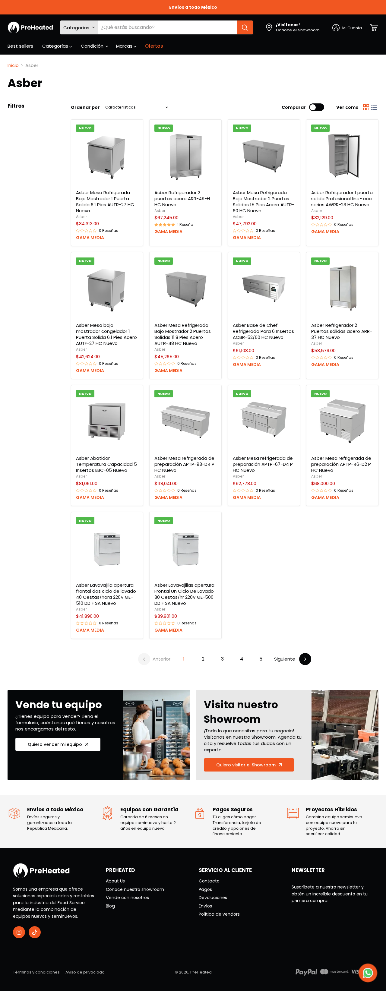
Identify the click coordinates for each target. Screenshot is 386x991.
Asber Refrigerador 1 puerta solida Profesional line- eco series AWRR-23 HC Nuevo (342, 198)
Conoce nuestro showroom (135, 889)
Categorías (55, 46)
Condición (93, 46)
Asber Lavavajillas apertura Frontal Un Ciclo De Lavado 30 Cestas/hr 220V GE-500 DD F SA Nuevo (184, 594)
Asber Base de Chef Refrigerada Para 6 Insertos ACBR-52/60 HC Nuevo (263, 331)
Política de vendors (219, 914)
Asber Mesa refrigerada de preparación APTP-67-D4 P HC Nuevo (263, 464)
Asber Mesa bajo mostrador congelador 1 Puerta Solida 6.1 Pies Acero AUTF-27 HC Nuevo (106, 334)
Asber (81, 216)
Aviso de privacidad (85, 972)
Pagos (205, 889)
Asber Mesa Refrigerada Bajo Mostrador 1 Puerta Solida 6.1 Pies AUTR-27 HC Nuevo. (105, 201)
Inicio (13, 65)
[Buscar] (245, 27)
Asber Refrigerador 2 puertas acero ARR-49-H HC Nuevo (182, 198)
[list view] (374, 107)
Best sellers (20, 46)
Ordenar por (85, 107)
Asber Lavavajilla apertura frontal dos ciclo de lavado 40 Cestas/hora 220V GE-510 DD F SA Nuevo (106, 594)
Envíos (205, 906)
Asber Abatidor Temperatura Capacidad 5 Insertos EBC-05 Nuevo (106, 464)
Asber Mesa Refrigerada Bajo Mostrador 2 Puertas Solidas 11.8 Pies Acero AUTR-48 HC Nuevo (182, 334)
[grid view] (366, 107)
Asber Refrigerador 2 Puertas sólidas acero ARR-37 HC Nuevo (341, 331)
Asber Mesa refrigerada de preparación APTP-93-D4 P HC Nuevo (184, 464)
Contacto (209, 881)
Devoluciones (213, 898)
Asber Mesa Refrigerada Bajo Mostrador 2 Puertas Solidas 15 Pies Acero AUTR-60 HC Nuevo (263, 201)
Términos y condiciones (36, 972)
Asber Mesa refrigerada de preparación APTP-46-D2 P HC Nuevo (341, 464)
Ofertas (154, 46)
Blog (110, 906)
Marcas (125, 46)
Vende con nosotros (127, 898)
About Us (115, 881)
